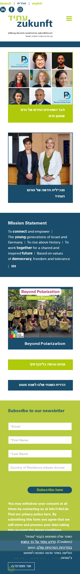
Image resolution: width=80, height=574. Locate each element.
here (47, 514)
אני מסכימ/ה (21, 566)
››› (13, 265)
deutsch (5, 3)
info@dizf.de (58, 509)
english (37, 3)
